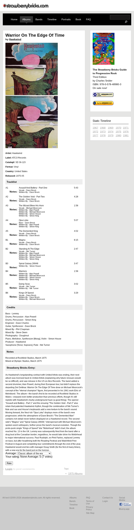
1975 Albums (75, 473)
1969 (110, 127)
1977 (95, 135)
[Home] (26, 8)
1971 (126, 127)
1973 (103, 131)
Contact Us (107, 497)
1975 (118, 131)
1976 (126, 131)
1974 (110, 131)
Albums (26, 19)
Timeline (52, 19)
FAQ (88, 19)
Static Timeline (102, 120)
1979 (110, 135)
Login (8, 469)
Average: (11, 453)
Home (14, 19)
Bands (38, 19)
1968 (103, 127)
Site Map (90, 513)
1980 (118, 135)
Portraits (66, 19)
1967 (95, 127)
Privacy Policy (89, 508)
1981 (126, 135)
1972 (95, 131)
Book (78, 19)
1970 (118, 127)
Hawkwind (15, 39)
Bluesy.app (124, 509)
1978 (103, 135)
